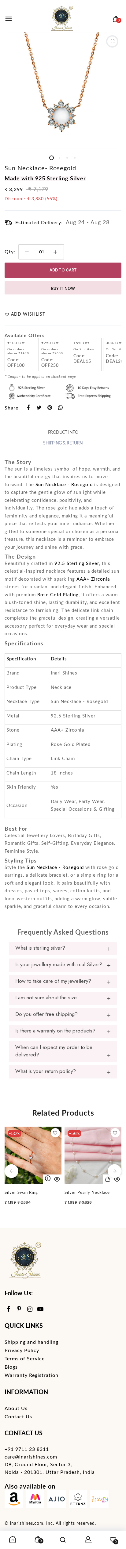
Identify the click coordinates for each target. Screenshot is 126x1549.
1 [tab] (51, 158)
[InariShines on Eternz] (78, 1500)
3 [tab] (67, 158)
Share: (12, 408)
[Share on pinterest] (50, 407)
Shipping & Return (63, 443)
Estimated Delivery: (39, 222)
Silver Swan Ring (21, 1193)
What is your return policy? (45, 1071)
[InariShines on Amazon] (14, 1500)
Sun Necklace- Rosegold (40, 168)
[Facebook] (8, 1309)
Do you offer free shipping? (46, 1014)
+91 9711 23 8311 (27, 1449)
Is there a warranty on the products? (55, 1030)
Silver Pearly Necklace (87, 1193)
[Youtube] (40, 1309)
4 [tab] (74, 158)
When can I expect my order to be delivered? (53, 1051)
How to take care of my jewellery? (53, 981)
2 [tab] (59, 158)
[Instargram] (30, 1309)
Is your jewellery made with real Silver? (58, 964)
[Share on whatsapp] (60, 407)
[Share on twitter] (39, 407)
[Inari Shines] (61, 19)
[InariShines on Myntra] (35, 1500)
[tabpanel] (63, 90)
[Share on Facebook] (28, 407)
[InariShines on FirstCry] (99, 1500)
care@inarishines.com (31, 1457)
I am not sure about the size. (46, 997)
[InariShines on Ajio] (56, 1500)
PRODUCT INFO (63, 432)
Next (114, 1171)
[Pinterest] (19, 1309)
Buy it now (63, 288)
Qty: (10, 251)
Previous (11, 1171)
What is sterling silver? (40, 947)
